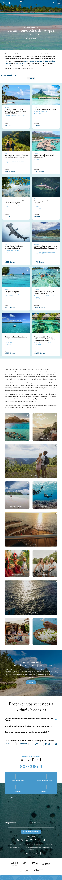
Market (35, 853)
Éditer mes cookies (31, 845)
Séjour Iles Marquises (31, 476)
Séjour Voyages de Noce (17, 506)
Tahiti (26, 61)
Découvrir (31, 682)
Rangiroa (52, 61)
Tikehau (45, 61)
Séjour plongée (45, 506)
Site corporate (25, 853)
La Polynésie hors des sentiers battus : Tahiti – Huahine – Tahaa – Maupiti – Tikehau (16, 111)
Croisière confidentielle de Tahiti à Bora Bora (16, 338)
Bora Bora (38, 61)
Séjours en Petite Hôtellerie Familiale (17, 643)
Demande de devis (45, 643)
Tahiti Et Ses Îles (8, 670)
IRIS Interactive (20, 844)
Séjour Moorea (45, 438)
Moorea (31, 61)
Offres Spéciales (17, 574)
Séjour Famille (45, 574)
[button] (21, 1)
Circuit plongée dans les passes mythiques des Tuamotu (14, 247)
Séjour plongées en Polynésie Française (43, 202)
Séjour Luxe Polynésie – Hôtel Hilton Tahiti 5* (44, 156)
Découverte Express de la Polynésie (45, 109)
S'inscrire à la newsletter (31, 831)
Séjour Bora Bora (17, 438)
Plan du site (27, 844)
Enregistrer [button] (32, 39)
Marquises (19, 63)
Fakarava (8, 63)
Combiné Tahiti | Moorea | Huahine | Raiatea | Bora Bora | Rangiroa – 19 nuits (45, 248)
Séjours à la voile (31, 612)
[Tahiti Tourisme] (5, 3)
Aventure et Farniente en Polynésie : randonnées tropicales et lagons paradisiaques (16, 157)
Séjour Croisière (31, 544)
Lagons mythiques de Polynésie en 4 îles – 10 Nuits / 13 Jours (16, 202)
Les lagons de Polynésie (12, 292)
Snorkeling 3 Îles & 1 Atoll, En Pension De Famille (44, 292)
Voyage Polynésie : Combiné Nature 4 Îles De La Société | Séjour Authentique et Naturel (45, 339)
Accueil (26, 45)
